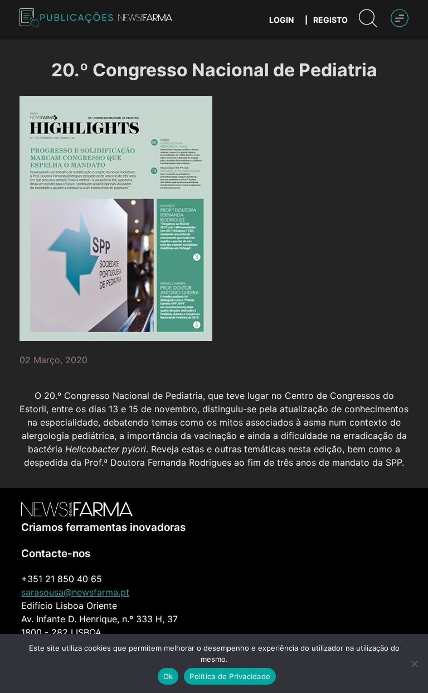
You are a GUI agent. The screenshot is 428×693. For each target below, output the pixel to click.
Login (281, 20)
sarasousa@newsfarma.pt (75, 592)
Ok (168, 676)
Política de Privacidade (229, 676)
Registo (330, 20)
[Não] (414, 663)
